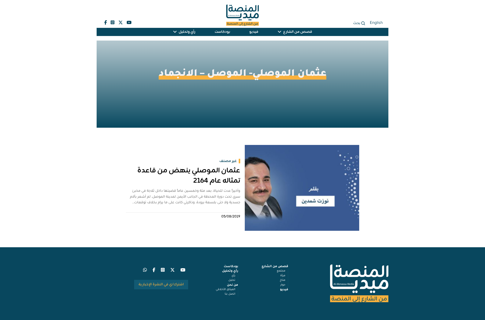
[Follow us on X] (121, 21)
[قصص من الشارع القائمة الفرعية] (279, 32)
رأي (233, 275)
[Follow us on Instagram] (112, 21)
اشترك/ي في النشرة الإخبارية (161, 284)
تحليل (231, 280)
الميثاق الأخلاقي (225, 289)
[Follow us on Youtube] (129, 21)
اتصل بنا (230, 294)
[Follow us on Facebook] (105, 21)
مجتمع (281, 271)
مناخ (282, 280)
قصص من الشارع (297, 32)
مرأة (282, 275)
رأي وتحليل (187, 32)
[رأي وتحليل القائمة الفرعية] (175, 32)
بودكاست (222, 32)
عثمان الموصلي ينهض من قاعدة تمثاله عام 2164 (188, 176)
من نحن (232, 285)
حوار (282, 285)
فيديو (253, 32)
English (376, 23)
